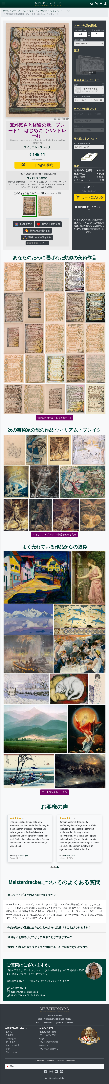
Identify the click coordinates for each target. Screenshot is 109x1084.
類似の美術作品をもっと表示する (54, 417)
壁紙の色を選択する (39, 230)
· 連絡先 (8, 1032)
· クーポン (43, 1045)
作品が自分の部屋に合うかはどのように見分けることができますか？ (49, 927)
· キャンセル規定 (12, 1045)
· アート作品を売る (47, 1035)
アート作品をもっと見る (54, 792)
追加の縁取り (79, 40)
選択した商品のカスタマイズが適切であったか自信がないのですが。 (49, 947)
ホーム (6, 11)
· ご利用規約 (10, 1038)
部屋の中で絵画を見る (39, 237)
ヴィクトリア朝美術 (38, 11)
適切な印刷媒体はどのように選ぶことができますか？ (40, 937)
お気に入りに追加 (50, 224)
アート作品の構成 (39, 165)
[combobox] (89, 43)
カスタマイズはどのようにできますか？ (32, 894)
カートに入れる (91, 197)
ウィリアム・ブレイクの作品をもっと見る (54, 534)
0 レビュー (43, 243)
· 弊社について (11, 1052)
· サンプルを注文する (48, 1049)
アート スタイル (19, 11)
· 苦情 (7, 1049)
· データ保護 (10, 1042)
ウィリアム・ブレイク (60, 11)
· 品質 (41, 1038)
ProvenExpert (23, 855)
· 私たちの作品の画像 (48, 1042)
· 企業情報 (9, 1035)
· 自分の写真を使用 (47, 1032)
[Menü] (3, 4)
